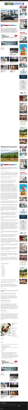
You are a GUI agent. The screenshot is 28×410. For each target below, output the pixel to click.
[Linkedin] (12, 25)
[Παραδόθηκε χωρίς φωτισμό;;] (14, 67)
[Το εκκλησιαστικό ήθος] (14, 59)
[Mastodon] (14, 25)
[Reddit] (10, 25)
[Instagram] (4, 25)
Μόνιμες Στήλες (2, 1)
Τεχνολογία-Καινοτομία (21, 1)
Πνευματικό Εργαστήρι (16, 1)
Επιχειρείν (5, 1)
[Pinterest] (8, 25)
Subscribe (16, 361)
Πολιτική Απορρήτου (11, 37)
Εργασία (10, 1)
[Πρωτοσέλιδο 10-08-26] (23, 10)
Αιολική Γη (8, 1)
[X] (6, 25)
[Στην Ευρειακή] (5, 59)
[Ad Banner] (9, 43)
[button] (26, 0)
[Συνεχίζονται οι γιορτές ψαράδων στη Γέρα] (14, 50)
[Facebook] (2, 25)
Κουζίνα (13, 1)
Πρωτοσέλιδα (21, 156)
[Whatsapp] (16, 25)
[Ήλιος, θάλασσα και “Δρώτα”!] (5, 67)
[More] (2, 26)
